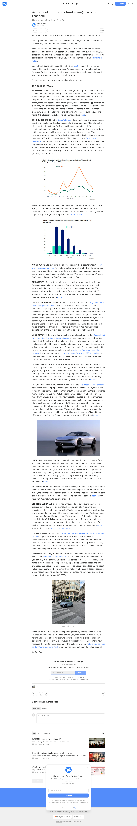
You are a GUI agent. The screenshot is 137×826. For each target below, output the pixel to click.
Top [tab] (34, 733)
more (83, 115)
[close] (87, 767)
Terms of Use (78, 800)
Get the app (78, 817)
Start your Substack (63, 817)
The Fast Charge (42, 24)
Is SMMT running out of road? (46, 739)
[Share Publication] (112, 4)
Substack (59, 822)
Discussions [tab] (47, 733)
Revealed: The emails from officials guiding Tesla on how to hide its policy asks (59, 756)
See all (36, 781)
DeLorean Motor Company (92, 385)
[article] (68, 743)
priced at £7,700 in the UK (54, 557)
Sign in (130, 4)
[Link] (29, 86)
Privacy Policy (84, 802)
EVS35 (77, 66)
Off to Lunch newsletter (59, 528)
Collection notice (82, 812)
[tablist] (40, 708)
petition (95, 496)
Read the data (77, 214)
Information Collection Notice (68, 802)
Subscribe (120, 4)
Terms (73, 812)
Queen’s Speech (65, 120)
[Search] (108, 4)
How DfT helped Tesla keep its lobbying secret (54, 753)
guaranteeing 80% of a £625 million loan (82, 353)
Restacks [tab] (45, 708)
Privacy (67, 812)
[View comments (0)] (41, 30)
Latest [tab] (40, 733)
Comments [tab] (36, 708)
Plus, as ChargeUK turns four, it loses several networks (50, 742)
